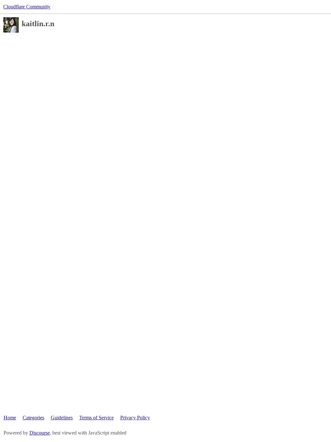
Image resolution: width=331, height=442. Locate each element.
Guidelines (62, 417)
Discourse (39, 433)
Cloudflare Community (26, 6)
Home (10, 417)
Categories (33, 417)
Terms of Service (96, 417)
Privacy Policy (135, 417)
